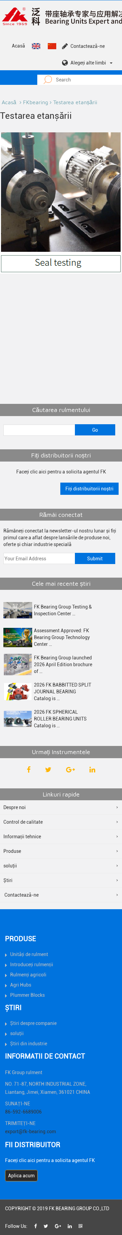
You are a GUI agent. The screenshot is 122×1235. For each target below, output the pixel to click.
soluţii (10, 865)
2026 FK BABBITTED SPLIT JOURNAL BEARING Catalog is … (62, 691)
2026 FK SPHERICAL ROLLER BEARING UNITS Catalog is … (60, 718)
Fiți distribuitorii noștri (89, 488)
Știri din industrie (28, 1043)
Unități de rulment (29, 954)
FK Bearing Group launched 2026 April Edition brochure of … (63, 664)
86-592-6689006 (23, 1112)
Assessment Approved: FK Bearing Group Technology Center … (62, 637)
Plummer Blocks (27, 995)
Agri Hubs (20, 985)
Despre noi (14, 807)
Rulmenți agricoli (28, 974)
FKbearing (35, 102)
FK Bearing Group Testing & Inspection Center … (63, 610)
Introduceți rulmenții (31, 964)
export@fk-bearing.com (30, 1131)
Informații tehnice (22, 836)
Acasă (18, 46)
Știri (8, 880)
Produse (12, 851)
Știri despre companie (33, 1023)
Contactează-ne (87, 46)
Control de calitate (23, 822)
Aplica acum (21, 1175)
